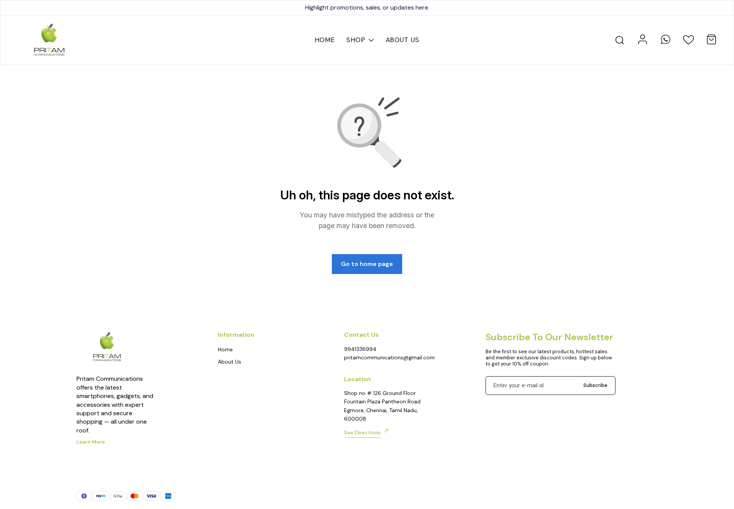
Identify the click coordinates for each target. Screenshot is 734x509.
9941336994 (360, 349)
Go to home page (367, 264)
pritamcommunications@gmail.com (386, 357)
